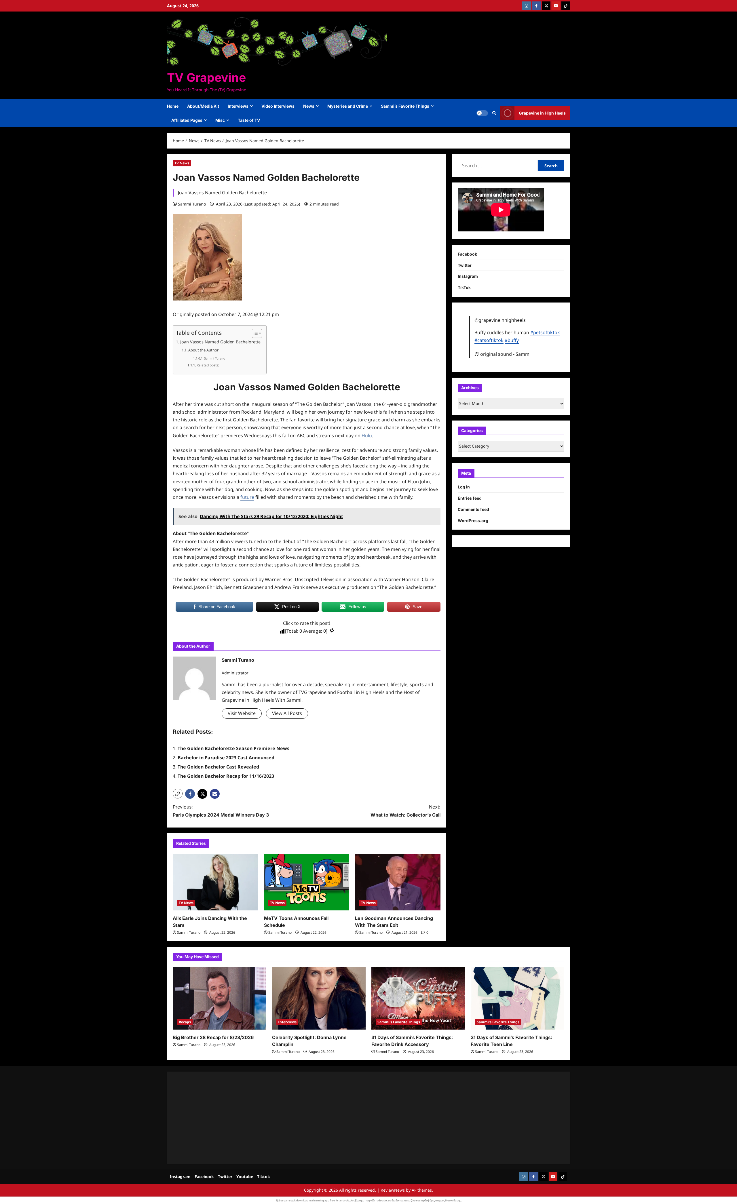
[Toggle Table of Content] (254, 333)
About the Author (203, 350)
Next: (405, 810)
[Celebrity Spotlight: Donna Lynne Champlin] (319, 998)
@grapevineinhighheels (500, 320)
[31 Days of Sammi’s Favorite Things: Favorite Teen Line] (517, 998)
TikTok (464, 287)
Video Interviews (278, 106)
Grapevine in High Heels (542, 113)
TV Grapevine (206, 77)
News (308, 106)
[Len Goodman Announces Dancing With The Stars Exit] (397, 882)
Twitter (465, 265)
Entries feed (470, 498)
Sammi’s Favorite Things (405, 106)
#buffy (512, 340)
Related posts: (208, 365)
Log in (464, 486)
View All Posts (287, 713)
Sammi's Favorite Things (398, 1021)
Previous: (221, 810)
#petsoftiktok (545, 332)
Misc (220, 120)
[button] (494, 113)
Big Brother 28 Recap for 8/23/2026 (213, 1037)
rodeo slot (382, 1200)
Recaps (185, 1021)
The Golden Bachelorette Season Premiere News (233, 748)
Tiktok (263, 1176)
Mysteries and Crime (347, 106)
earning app (321, 1200)
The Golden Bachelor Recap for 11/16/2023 (226, 776)
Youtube (244, 1176)
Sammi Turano (192, 204)
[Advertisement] (345, 1117)
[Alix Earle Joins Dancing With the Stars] (215, 882)
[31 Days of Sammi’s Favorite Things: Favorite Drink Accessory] (418, 998)
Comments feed (473, 509)
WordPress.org (473, 520)
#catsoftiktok (489, 340)
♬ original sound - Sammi (502, 354)
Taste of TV (249, 120)
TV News (181, 163)
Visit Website (242, 713)
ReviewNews (393, 1190)
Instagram (468, 276)
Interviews (238, 106)
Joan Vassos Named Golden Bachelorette (220, 342)
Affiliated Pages (186, 120)
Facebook (467, 254)
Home (172, 106)
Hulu (367, 435)
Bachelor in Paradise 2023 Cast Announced (226, 757)
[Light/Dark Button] (482, 113)
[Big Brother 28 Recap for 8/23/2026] (219, 998)
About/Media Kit (203, 106)
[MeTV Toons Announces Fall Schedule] (306, 882)
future (247, 497)
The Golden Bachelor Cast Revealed (218, 767)
